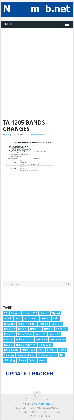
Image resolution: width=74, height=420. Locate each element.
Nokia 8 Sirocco (24, 339)
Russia (62, 349)
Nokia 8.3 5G (57, 339)
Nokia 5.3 (35, 329)
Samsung (9, 355)
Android (15, 313)
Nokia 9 (8, 344)
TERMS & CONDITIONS (32, 411)
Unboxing (9, 360)
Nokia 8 (8, 339)
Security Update (26, 355)
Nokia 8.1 (41, 339)
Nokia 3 (44, 323)
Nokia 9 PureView (25, 344)
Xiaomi (42, 360)
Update (22, 360)
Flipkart (56, 313)
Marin (6, 134)
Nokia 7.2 (54, 334)
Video (32, 360)
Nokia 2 (32, 323)
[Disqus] (37, 228)
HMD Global (31, 318)
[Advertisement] (37, 65)
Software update (47, 355)
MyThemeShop (43, 403)
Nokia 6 (48, 329)
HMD (18, 318)
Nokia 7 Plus (25, 334)
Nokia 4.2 (9, 329)
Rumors (51, 349)
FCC (35, 313)
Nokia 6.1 (61, 329)
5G (5, 313)
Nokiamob (41, 399)
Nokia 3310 (45, 344)
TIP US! (55, 411)
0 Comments (36, 134)
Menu (8, 24)
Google (8, 318)
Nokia (21, 323)
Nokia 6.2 (9, 334)
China (26, 313)
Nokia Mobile (11, 349)
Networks (9, 323)
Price (41, 349)
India (56, 318)
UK (61, 355)
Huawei (45, 318)
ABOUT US (20, 407)
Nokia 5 (22, 329)
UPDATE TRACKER (39, 416)
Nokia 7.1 (40, 334)
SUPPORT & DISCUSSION (45, 407)
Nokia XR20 (28, 349)
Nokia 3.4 (56, 323)
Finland (44, 313)
